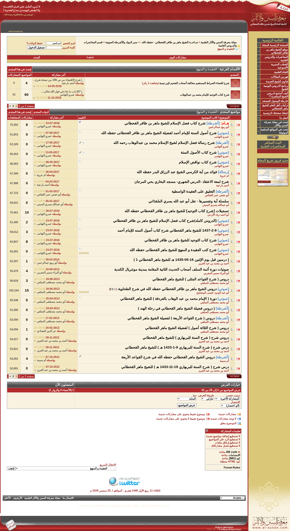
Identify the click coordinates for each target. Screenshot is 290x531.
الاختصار (235, 402)
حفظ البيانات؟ (34, 43)
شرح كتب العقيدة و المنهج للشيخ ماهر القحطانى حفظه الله (173, 250)
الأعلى (7, 498)
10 (27, 212)
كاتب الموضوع (210, 117)
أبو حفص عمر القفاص (217, 195)
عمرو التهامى (67, 94)
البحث (36, 57)
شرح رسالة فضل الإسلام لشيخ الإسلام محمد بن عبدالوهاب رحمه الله (164, 143)
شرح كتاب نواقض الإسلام (198, 162)
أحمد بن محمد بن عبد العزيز (214, 263)
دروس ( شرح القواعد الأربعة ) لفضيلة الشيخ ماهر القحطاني (171, 318)
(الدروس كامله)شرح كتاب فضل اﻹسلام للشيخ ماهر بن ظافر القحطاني (165, 221)
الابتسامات (234, 455)
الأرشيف (17, 498)
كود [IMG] (234, 458)
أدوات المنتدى (41, 112)
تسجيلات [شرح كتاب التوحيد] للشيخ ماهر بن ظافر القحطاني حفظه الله (177, 211)
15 (27, 290)
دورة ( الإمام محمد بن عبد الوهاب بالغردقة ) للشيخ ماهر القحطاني (168, 299)
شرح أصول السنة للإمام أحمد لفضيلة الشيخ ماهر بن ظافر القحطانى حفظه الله (159, 133)
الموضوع (224, 117)
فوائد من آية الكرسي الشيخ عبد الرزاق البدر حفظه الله (177, 172)
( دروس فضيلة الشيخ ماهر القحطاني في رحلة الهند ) (176, 308)
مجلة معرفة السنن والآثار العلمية (219, 42)
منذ (195, 395)
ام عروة (224, 175)
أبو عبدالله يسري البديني (215, 204)
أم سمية (224, 360)
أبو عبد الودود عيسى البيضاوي (212, 292)
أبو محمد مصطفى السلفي (214, 282)
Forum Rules (232, 467)
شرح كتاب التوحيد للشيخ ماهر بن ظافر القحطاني (180, 240)
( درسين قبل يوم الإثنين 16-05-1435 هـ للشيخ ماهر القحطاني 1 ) (181, 260)
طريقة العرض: (206, 395)
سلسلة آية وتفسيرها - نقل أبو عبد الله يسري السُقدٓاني (189, 201)
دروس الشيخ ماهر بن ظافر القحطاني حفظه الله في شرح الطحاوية (167, 289)
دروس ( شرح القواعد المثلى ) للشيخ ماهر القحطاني (190, 279)
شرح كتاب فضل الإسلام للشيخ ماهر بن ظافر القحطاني (165, 123)
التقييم (82, 117)
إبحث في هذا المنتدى (19, 69)
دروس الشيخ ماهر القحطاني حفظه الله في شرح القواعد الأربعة (168, 357)
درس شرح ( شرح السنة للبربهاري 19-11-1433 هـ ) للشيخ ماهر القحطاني (175, 367)
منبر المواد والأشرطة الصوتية (121, 42)
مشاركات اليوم (178, 57)
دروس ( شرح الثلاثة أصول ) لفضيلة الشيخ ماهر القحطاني (187, 328)
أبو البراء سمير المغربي (216, 273)
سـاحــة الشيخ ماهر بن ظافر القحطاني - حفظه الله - (169, 42)
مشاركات (26, 117)
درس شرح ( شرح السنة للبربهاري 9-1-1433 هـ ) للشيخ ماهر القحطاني (177, 347)
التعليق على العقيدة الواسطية (193, 191)
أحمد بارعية (68, 83)
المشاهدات (14, 117)
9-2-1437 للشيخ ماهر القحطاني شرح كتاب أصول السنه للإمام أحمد (167, 230)
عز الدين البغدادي (46, 331)
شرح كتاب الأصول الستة (199, 152)
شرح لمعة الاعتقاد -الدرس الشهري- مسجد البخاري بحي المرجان (181, 182)
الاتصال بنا (68, 498)
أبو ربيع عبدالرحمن (218, 127)
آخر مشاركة (56, 117)
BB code (231, 452)
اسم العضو (69, 43)
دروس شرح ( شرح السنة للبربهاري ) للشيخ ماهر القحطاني (186, 338)
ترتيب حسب (233, 395)
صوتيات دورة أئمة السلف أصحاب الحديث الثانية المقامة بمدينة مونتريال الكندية (171, 269)
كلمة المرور (68, 47)
